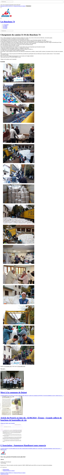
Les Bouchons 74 (7, 21)
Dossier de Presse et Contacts (19, 5)
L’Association (5, 24)
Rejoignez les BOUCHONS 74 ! (7, 5)
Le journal (5, 28)
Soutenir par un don (4, 473)
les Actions (5, 26)
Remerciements (6, 469)
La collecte (5, 25)
